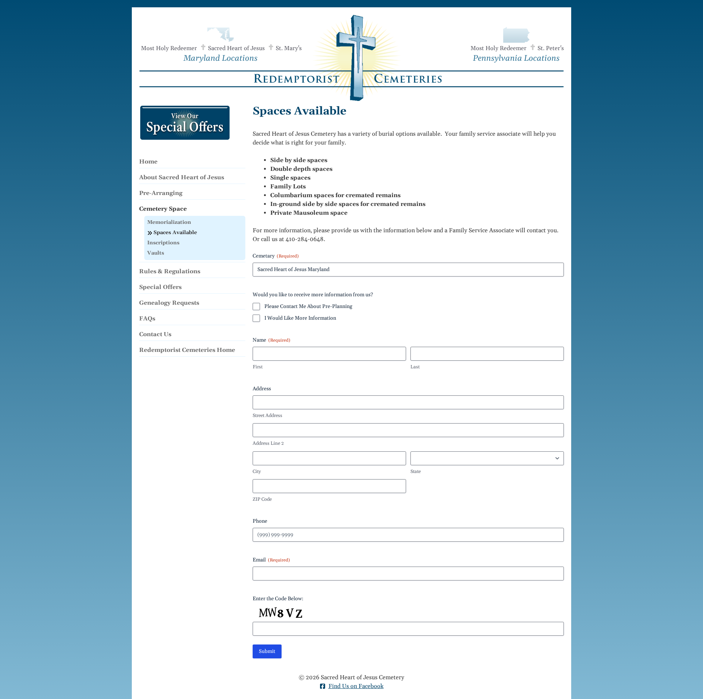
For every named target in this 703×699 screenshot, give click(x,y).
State (415, 471)
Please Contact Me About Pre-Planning (308, 306)
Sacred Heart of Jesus (236, 48)
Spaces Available (175, 232)
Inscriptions (163, 243)
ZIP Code (262, 499)
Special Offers (160, 287)
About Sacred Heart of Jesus (181, 177)
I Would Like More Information (300, 318)
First (258, 367)
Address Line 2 (268, 443)
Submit (267, 651)
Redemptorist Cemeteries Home (187, 350)
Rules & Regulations (169, 271)
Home (148, 161)
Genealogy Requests (169, 303)
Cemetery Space (163, 209)
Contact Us (155, 334)
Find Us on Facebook (356, 686)
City (257, 471)
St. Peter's (551, 48)
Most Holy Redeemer (169, 48)
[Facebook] (323, 687)
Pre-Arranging (160, 193)
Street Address (267, 415)
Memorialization (169, 222)
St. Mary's (289, 48)
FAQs (147, 318)
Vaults (155, 253)
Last (415, 367)
